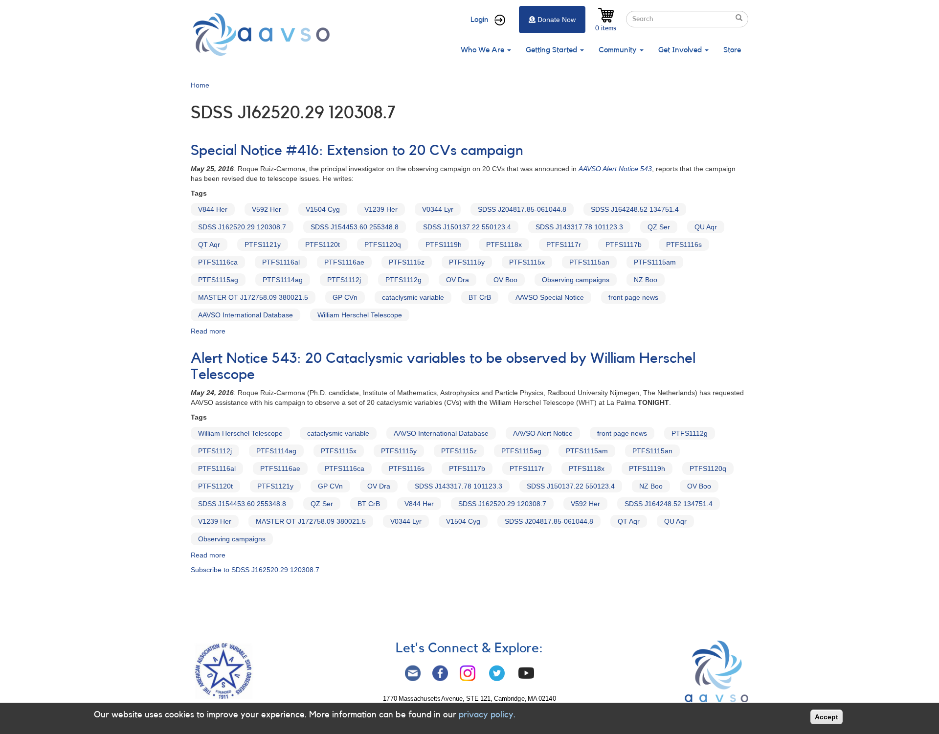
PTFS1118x (504, 244)
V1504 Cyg (323, 209)
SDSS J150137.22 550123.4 (467, 227)
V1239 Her (381, 209)
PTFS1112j (344, 280)
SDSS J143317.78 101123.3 (579, 227)
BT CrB (480, 297)
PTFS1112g (403, 280)
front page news (633, 297)
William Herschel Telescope (359, 315)
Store (732, 50)
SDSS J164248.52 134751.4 (635, 209)
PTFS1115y (467, 262)
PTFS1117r (563, 244)
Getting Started (552, 50)
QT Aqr (209, 244)
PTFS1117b (623, 244)
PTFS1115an (589, 262)
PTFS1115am (655, 262)
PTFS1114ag (283, 280)
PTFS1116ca (218, 262)
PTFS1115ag (218, 280)
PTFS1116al (281, 262)
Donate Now (556, 19)
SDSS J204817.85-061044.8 (522, 209)
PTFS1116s (684, 244)
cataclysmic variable (413, 297)
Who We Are (483, 50)
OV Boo (505, 280)
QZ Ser (659, 227)
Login (479, 19)
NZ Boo (645, 280)
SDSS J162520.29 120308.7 (242, 227)
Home (200, 85)
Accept (826, 717)
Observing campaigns (575, 280)
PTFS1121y (263, 244)
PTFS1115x (527, 262)
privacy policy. (487, 714)
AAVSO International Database (245, 315)
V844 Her (212, 209)
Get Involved (681, 50)
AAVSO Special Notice (549, 297)
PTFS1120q (382, 244)
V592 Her (266, 209)
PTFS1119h (443, 244)
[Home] (264, 34)
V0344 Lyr (437, 209)
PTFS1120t (322, 244)
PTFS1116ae (344, 262)
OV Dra (457, 280)
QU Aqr (705, 227)
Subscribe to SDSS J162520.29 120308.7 (255, 570)
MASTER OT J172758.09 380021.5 (253, 297)
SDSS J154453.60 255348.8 (355, 227)
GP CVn (345, 297)
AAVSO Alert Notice (543, 433)
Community (619, 50)
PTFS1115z (407, 262)
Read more (208, 331)
